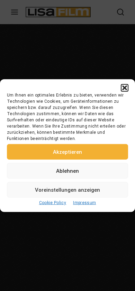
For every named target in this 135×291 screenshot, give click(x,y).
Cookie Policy (52, 202)
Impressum (84, 202)
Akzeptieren (67, 152)
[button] (124, 87)
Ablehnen (67, 171)
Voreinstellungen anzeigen (67, 190)
